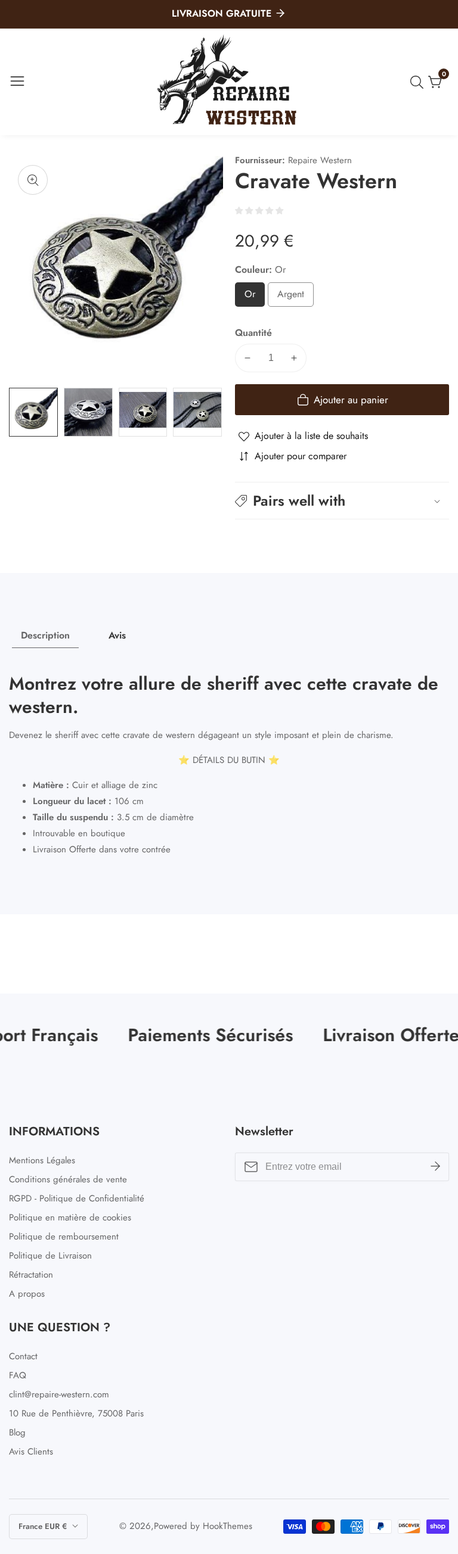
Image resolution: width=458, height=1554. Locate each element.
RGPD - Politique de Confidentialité (76, 1198)
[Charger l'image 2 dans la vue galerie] (88, 412)
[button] (342, 500)
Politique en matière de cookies (70, 1217)
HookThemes (227, 1526)
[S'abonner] (435, 1166)
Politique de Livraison (50, 1255)
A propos (27, 1293)
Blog (17, 1432)
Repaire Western (320, 160)
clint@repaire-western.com (59, 1394)
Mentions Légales (42, 1160)
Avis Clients (31, 1451)
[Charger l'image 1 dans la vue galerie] (33, 412)
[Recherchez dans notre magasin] (419, 82)
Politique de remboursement (64, 1236)
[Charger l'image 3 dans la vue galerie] (143, 412)
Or (253, 297)
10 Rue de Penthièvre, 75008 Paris (76, 1413)
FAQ (17, 1375)
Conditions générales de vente (68, 1179)
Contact (23, 1356)
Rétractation (31, 1274)
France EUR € (43, 1526)
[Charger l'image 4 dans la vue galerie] (197, 412)
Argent (295, 297)
